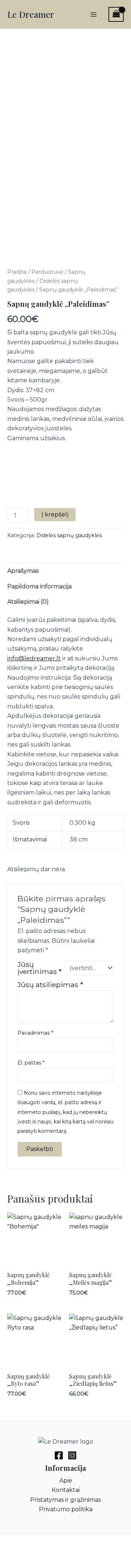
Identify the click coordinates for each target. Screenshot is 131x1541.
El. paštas (30, 1062)
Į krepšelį (54, 514)
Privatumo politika (65, 1509)
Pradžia (17, 272)
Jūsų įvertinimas (39, 968)
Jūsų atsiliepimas (50, 984)
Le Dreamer (30, 14)
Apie (65, 1480)
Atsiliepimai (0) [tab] (28, 601)
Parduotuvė (47, 272)
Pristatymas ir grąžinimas (65, 1499)
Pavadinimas (35, 1033)
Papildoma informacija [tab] (39, 586)
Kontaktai (66, 1489)
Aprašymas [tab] (23, 570)
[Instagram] (72, 1455)
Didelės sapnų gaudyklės (69, 535)
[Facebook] (58, 1455)
